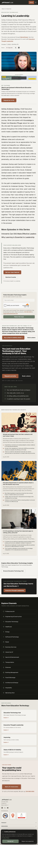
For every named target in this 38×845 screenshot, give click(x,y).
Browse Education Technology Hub (13, 571)
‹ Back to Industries (6, 9)
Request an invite (9, 100)
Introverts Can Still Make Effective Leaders (18, 234)
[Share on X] (15, 47)
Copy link (10, 47)
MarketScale (24, 37)
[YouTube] (7, 808)
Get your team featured (12, 272)
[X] (5, 808)
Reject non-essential (28, 841)
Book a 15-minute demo (11, 787)
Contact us (3, 803)
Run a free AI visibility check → (13, 337)
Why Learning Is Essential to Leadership (17, 237)
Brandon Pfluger (16, 123)
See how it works (10, 277)
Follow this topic (19, 317)
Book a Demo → (4, 805)
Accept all (10, 841)
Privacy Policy (5, 837)
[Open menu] (36, 2)
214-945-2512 (28, 312)
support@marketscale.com (10, 313)
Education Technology (9, 12)
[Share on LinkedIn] (19, 47)
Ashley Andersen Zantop (10, 109)
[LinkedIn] (2, 808)
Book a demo (31, 337)
